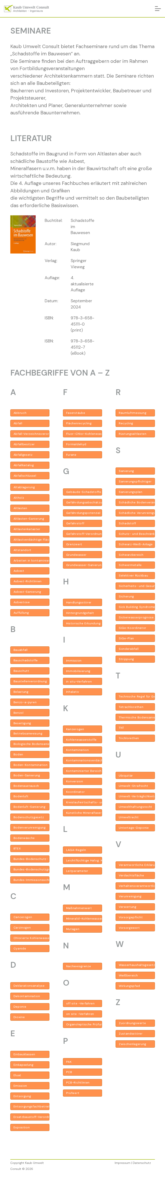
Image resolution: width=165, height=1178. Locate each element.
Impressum (122, 1163)
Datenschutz (142, 1163)
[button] (158, 9)
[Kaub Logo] (26, 8)
